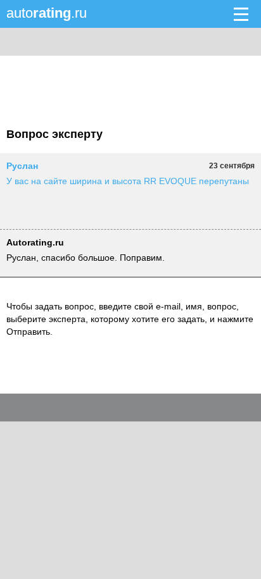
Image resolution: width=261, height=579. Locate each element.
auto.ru (46, 13)
